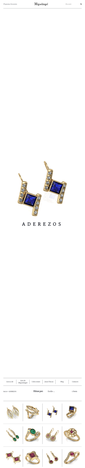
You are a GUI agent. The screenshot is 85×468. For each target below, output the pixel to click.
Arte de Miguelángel (22, 382)
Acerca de (9, 382)
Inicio (5, 391)
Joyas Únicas (49, 382)
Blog (62, 382)
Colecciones (36, 382)
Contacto (75, 382)
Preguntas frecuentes (10, 4)
